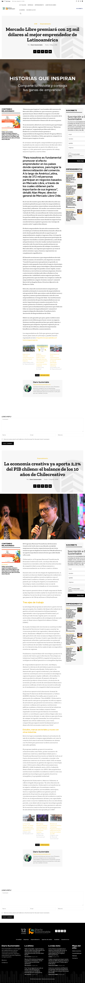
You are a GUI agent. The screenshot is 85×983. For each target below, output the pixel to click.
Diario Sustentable (36, 45)
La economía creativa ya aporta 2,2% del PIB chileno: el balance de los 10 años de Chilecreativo (71, 178)
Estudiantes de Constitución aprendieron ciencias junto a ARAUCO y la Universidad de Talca (64, 408)
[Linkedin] (50, 51)
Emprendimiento (45, 24)
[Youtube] (82, 1)
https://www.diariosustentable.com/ (41, 384)
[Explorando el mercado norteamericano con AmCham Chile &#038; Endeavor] (29, 348)
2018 (35, 24)
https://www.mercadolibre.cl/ (46, 338)
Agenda (68, 184)
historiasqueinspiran (30, 340)
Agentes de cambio (53, 965)
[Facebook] (76, 1)
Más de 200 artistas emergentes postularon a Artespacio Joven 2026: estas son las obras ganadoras (34, 961)
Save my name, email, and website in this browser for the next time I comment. (27, 439)
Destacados (5, 130)
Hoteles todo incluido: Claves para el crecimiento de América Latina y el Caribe (21, 407)
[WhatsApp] (46, 51)
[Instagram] (78, 1)
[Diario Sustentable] (28, 388)
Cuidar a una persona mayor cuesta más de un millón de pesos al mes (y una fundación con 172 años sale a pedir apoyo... (58, 961)
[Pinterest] (42, 51)
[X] (80, 1)
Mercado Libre (45, 375)
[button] (20, 13)
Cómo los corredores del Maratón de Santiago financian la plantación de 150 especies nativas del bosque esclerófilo (58, 970)
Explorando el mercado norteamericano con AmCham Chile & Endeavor (28, 357)
